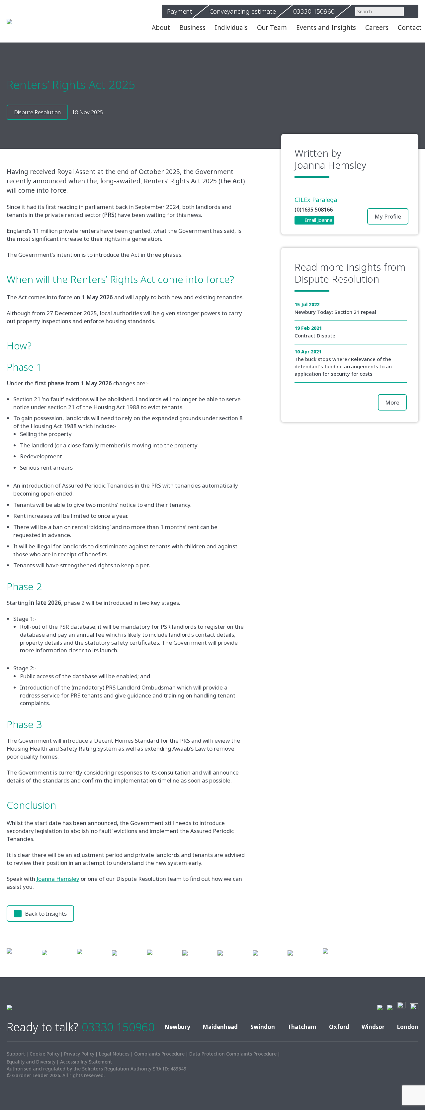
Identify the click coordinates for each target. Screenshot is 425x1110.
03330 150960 (118, 1027)
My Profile (388, 216)
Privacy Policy (79, 1054)
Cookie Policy (44, 1054)
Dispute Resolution (337, 279)
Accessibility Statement (86, 1062)
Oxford (339, 1027)
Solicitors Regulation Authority (116, 1068)
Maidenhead (220, 1027)
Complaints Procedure (159, 1054)
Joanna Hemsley (58, 878)
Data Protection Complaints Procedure (233, 1054)
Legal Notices (114, 1054)
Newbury (177, 1027)
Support (16, 1054)
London (407, 1027)
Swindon (262, 1027)
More (392, 402)
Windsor (373, 1027)
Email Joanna (318, 220)
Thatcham (302, 1027)
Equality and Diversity (31, 1062)
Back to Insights (46, 913)
